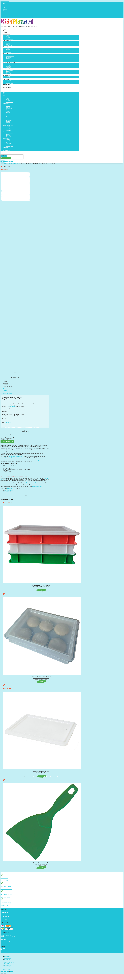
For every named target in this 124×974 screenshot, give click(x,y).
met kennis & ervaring (5, 897)
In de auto (5, 53)
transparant (13, 406)
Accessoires (8, 48)
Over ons (5, 9)
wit (8, 406)
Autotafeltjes (8, 58)
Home (4, 7)
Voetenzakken (8, 50)
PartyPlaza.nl (6, 79)
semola (39, 482)
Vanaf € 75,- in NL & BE (6, 905)
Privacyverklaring (7, 958)
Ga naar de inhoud (5, 1)
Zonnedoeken (8, 52)
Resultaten (4, 155)
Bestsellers (5, 86)
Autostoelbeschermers (10, 56)
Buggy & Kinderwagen (8, 46)
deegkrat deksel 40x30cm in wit (15, 456)
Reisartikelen (8, 66)
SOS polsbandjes (8, 67)
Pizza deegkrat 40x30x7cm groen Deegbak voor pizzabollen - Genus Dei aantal (8, 438)
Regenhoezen (8, 49)
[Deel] (8, 971)
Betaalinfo (7, 36)
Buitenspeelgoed (7, 40)
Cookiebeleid (7, 959)
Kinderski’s (8, 43)
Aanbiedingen (6, 84)
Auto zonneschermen (9, 61)
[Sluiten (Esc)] (11, 971)
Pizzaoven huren (9, 81)
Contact (4, 10)
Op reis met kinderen (8, 68)
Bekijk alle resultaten (6, 158)
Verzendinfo (8, 37)
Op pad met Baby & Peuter (9, 62)
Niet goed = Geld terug (6, 880)
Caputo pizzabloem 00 (31, 482)
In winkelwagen (7, 441)
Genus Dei (8, 422)
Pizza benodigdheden (9, 83)
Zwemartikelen (6, 75)
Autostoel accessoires (10, 54)
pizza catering (6, 491)
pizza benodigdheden (37, 486)
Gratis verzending (6, 902)
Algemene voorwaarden (9, 954)
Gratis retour (4, 878)
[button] (40, 90)
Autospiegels (8, 59)
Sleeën (7, 41)
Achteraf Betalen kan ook (6, 889)
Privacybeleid (7, 956)
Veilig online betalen (6, 886)
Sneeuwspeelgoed (9, 45)
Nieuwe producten (7, 87)
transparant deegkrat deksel (7, 457)
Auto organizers (8, 57)
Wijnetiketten (8, 80)
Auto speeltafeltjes (9, 70)
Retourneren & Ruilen (9, 39)
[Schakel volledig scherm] (5, 971)
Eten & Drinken (8, 63)
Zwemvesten (8, 76)
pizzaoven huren (9, 490)
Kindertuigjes (8, 65)
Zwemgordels (8, 77)
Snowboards (8, 44)
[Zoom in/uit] (2, 971)
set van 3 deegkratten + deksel (39, 460)
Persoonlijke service (6, 894)
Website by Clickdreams (8, 969)
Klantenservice (6, 34)
